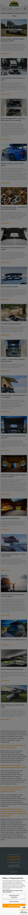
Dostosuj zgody (14, 901)
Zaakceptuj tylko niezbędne (14, 896)
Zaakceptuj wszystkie (14, 906)
